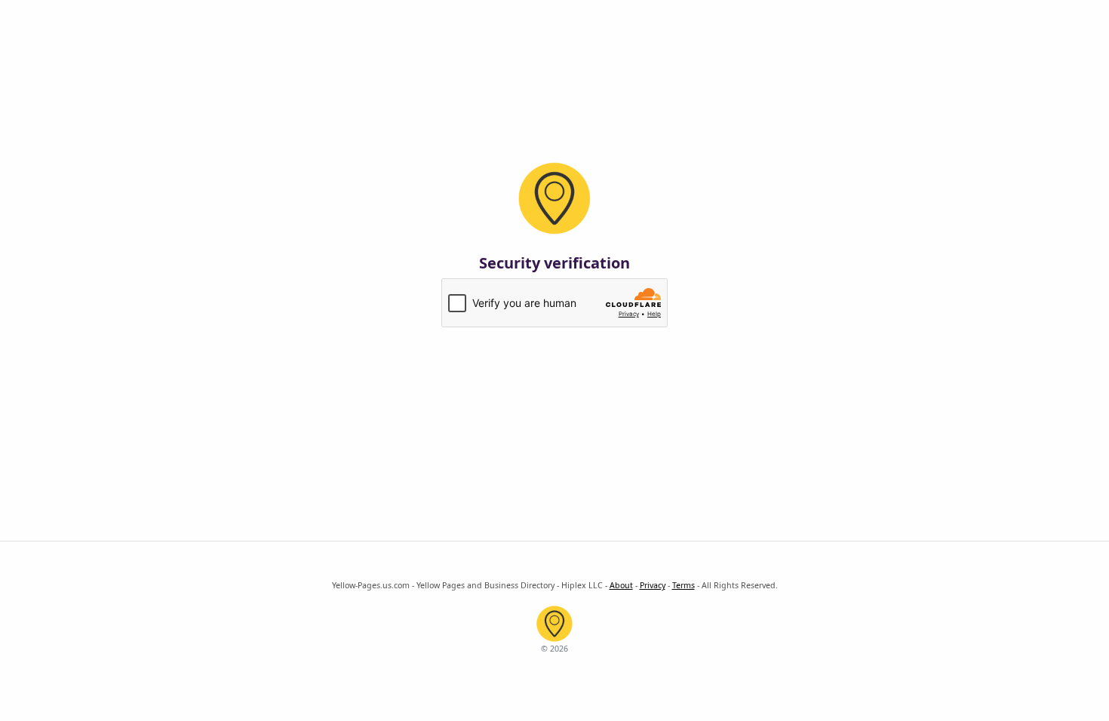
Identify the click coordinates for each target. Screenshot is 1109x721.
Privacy (652, 585)
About (621, 585)
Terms (683, 585)
